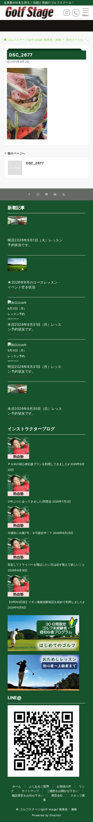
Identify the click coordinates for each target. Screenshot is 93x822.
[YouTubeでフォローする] (55, 194)
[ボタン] (66, 13)
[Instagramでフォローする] (37, 194)
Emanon (55, 815)
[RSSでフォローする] (63, 194)
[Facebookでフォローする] (29, 194)
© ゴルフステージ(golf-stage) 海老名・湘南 (46, 809)
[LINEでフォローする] (46, 194)
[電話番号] (76, 13)
